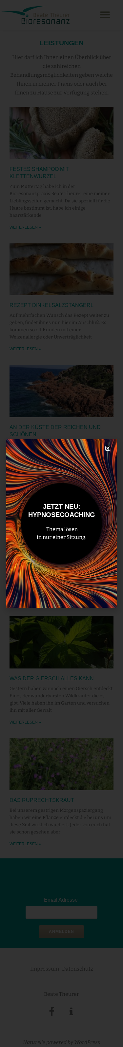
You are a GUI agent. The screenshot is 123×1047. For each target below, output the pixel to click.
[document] (61, 523)
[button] (107, 448)
